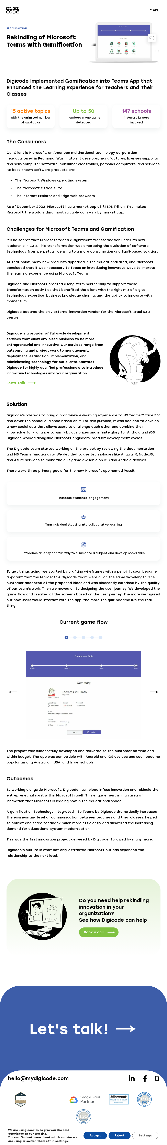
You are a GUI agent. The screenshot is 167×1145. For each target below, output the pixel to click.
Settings (145, 1135)
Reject (119, 1135)
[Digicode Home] (12, 10)
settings (61, 1141)
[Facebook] (145, 1078)
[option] (83, 693)
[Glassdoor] (157, 1078)
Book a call (93, 932)
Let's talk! (69, 1029)
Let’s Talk (16, 383)
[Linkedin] (132, 1078)
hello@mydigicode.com (38, 1078)
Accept (95, 1135)
